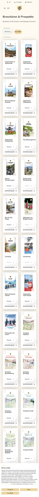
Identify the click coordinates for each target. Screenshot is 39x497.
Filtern (18, 31)
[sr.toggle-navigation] (4, 8)
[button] (4, 466)
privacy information (6, 484)
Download (9, 74)
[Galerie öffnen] (14, 57)
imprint (35, 484)
